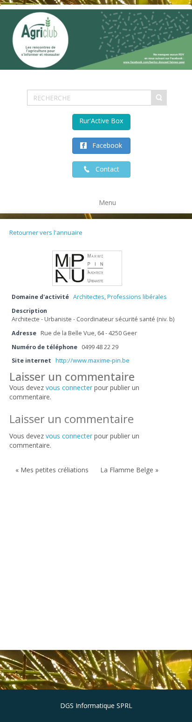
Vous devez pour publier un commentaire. (74, 440)
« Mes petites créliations (52, 469)
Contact (104, 169)
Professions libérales (137, 297)
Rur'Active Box (101, 120)
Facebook (104, 145)
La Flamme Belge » (129, 469)
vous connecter (69, 387)
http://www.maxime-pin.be (92, 360)
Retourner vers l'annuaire (45, 232)
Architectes (88, 297)
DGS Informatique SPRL (96, 705)
